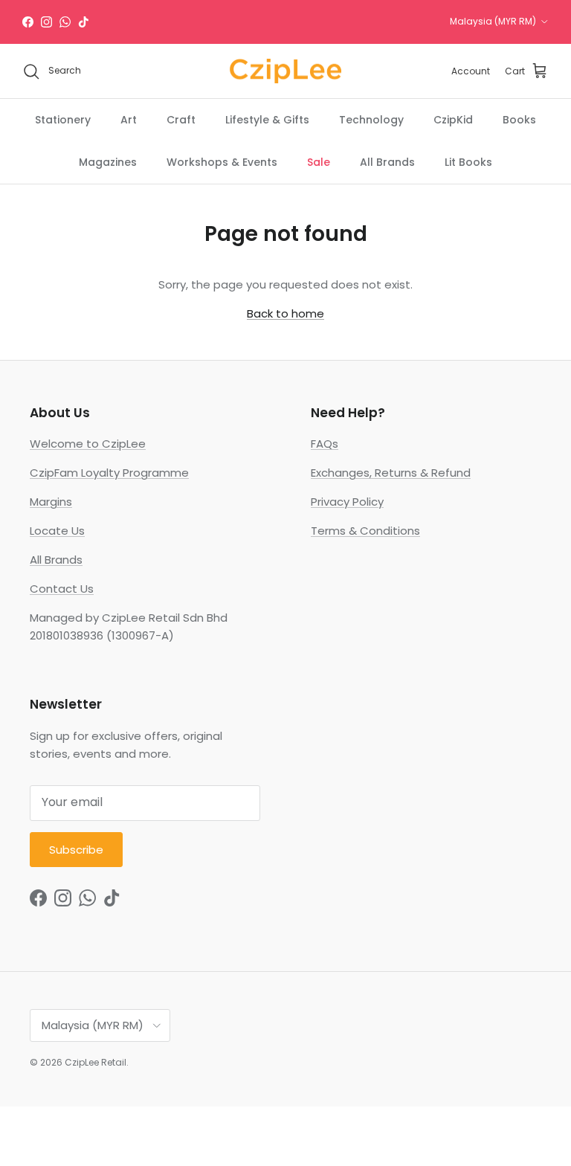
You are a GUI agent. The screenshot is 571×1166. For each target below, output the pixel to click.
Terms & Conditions (365, 530)
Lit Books (468, 162)
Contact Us (62, 588)
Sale (318, 162)
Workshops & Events (222, 162)
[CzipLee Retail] (285, 71)
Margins (51, 501)
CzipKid (453, 119)
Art (128, 119)
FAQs (324, 443)
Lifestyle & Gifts (267, 119)
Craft (181, 119)
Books (519, 119)
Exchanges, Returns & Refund (391, 472)
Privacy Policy (347, 501)
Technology (371, 119)
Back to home (285, 313)
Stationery (63, 119)
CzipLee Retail (95, 1062)
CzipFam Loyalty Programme (109, 472)
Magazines (108, 162)
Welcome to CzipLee (88, 443)
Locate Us (57, 530)
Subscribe (76, 849)
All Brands (387, 162)
